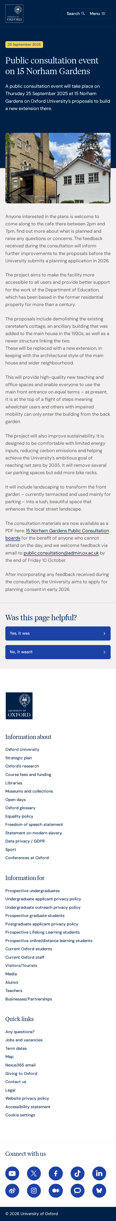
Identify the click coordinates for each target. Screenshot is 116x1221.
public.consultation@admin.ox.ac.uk (61, 553)
